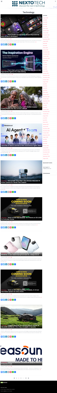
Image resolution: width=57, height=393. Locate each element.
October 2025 (46, 37)
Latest (5, 391)
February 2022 (46, 109)
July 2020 (45, 139)
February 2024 (46, 73)
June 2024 (45, 64)
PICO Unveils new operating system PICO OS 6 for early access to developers (20, 35)
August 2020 (45, 137)
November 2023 (46, 77)
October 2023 (46, 79)
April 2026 (45, 26)
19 (25, 378)
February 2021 (46, 124)
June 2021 (45, 118)
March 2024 (45, 71)
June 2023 (45, 86)
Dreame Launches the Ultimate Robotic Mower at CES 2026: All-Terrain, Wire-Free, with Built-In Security (20, 326)
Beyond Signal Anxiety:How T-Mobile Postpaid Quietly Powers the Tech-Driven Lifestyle (19, 107)
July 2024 (45, 62)
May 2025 (45, 43)
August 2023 (45, 81)
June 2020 (45, 141)
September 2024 (46, 58)
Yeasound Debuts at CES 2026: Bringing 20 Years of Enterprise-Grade (21, 363)
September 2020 (46, 135)
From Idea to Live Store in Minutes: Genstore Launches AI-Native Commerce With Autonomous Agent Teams (21, 144)
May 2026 (45, 24)
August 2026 (45, 17)
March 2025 (45, 47)
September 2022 (46, 100)
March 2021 (45, 122)
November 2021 (46, 111)
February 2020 (46, 145)
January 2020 (45, 147)
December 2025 (46, 34)
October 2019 (46, 154)
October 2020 (46, 132)
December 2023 (46, 75)
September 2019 (46, 156)
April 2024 (45, 69)
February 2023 (46, 94)
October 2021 (46, 113)
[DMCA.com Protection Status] (4, 382)
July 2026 (45, 20)
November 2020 (46, 130)
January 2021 (45, 126)
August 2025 (45, 41)
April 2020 (45, 143)
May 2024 (45, 66)
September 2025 (46, 39)
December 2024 (46, 51)
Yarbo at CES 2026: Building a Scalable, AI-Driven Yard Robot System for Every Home (20, 290)
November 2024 (46, 54)
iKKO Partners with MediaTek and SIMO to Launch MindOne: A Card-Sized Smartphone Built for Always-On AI (20, 254)
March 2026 (45, 28)
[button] (55, 1)
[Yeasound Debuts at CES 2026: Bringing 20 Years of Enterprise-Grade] (40, 369)
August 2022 (45, 103)
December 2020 (46, 128)
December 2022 (46, 96)
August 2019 (45, 158)
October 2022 (46, 98)
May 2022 (45, 107)
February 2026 (46, 30)
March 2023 (45, 92)
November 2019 (46, 152)
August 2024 (45, 60)
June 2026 (45, 22)
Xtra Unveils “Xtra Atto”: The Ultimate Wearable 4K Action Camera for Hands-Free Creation (20, 181)
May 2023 (45, 88)
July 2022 (45, 105)
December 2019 (46, 149)
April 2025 (45, 45)
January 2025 (45, 49)
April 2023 (45, 90)
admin (8, 38)
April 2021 (45, 120)
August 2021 (45, 115)
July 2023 (45, 83)
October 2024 (46, 56)
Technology (4, 34)
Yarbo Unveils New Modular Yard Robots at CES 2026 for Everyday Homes (21, 218)
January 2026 (45, 32)
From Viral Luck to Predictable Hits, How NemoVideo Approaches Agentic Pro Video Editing (21, 71)
